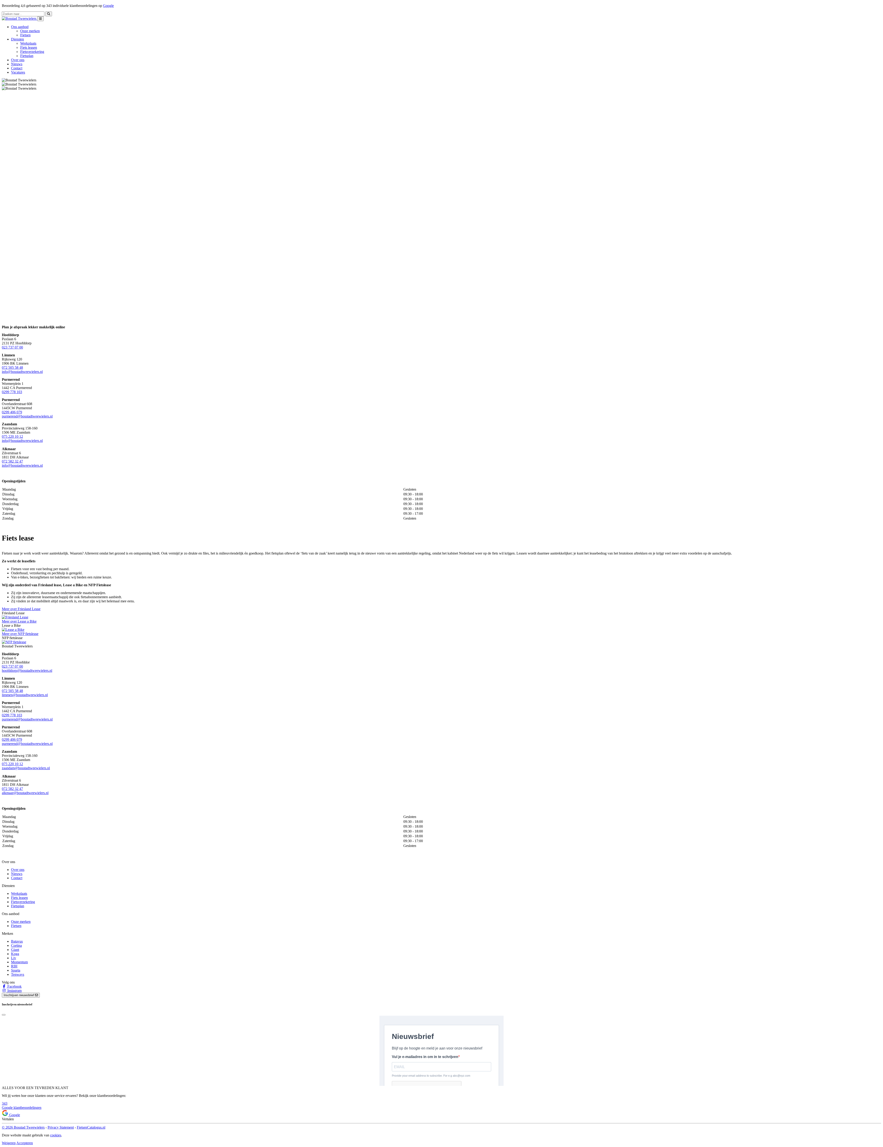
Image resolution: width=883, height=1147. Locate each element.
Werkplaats (28, 43)
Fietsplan (26, 56)
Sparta (15, 970)
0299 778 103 (12, 392)
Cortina (16, 945)
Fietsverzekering (32, 52)
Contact (16, 68)
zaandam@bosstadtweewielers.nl (26, 768)
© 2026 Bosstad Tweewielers (23, 1127)
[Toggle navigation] (40, 18)
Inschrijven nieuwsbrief (19, 995)
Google (108, 6)
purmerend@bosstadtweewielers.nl (27, 416)
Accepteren (24, 1143)
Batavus (17, 941)
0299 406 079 (12, 412)
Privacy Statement (61, 1127)
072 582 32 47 (12, 461)
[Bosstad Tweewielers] (19, 18)
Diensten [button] (17, 39)
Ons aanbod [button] (20, 27)
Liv (13, 958)
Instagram (14, 991)
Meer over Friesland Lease (21, 609)
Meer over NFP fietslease (20, 634)
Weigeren (9, 1143)
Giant (15, 950)
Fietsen (25, 35)
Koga (15, 954)
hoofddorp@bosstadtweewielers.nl (27, 670)
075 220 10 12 (12, 436)
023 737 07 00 (12, 347)
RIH (14, 966)
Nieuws (16, 64)
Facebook (14, 986)
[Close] (4, 1014)
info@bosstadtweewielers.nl (22, 372)
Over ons (17, 60)
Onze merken (30, 31)
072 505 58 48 (12, 367)
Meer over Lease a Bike (19, 621)
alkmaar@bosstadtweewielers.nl (25, 793)
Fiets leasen (28, 47)
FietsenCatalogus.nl (91, 1127)
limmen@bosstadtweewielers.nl (25, 695)
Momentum (19, 962)
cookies (55, 1135)
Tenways (17, 974)
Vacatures (18, 72)
